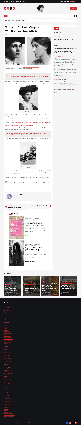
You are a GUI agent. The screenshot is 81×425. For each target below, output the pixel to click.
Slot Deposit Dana (8, 373)
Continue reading (29, 235)
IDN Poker (59, 56)
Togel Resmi (6, 313)
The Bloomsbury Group (40, 16)
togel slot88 (6, 403)
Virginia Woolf (20, 34)
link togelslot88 (7, 316)
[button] (75, 274)
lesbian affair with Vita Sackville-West (31, 67)
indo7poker (6, 324)
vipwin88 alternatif (8, 333)
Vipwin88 (6, 315)
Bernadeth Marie (9, 34)
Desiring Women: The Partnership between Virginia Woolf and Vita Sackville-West (32, 122)
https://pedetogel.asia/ (8, 413)
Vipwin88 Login (7, 346)
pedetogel (6, 365)
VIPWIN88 (73, 8)
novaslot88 (6, 368)
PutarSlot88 (69, 85)
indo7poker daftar (8, 343)
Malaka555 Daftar (8, 340)
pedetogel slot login (8, 401)
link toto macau (7, 367)
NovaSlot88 (6, 310)
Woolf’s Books (15, 16)
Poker (5, 318)
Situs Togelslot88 (7, 337)
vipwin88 (5, 321)
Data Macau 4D (7, 361)
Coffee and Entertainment (10, 284)
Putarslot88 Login (7, 383)
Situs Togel (6, 309)
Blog (25, 281)
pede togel (6, 364)
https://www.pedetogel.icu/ (9, 415)
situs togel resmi (7, 336)
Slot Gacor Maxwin (8, 382)
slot (4, 379)
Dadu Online (73, 69)
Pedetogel (56, 79)
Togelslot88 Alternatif (8, 339)
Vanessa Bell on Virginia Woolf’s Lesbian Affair (17, 20)
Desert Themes (29, 422)
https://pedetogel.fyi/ (8, 416)
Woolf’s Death (31, 16)
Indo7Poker (6, 386)
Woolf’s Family (23, 16)
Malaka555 (6, 334)
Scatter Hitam (7, 394)
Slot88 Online (7, 406)
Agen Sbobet (6, 397)
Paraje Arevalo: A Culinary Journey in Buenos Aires (66, 48)
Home (9, 16)
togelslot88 (6, 410)
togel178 (5, 376)
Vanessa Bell (16, 34)
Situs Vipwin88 (7, 398)
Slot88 (68, 89)
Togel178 (5, 362)
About (53, 16)
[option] (12, 286)
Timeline (48, 16)
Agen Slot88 (6, 400)
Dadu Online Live (7, 358)
